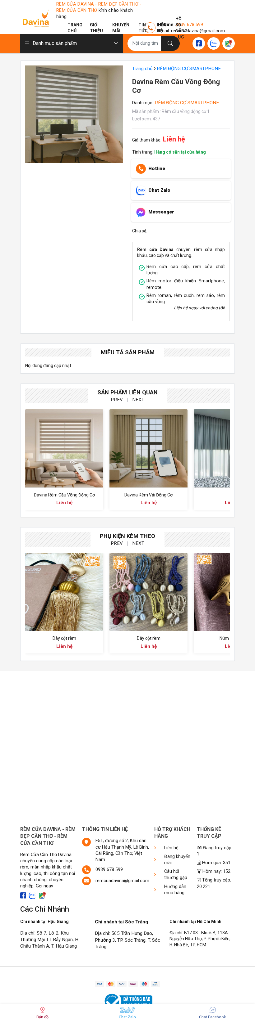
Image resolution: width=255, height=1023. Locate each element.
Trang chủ (74, 28)
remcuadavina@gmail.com (122, 880)
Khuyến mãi (120, 28)
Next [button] (138, 399)
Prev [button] (117, 399)
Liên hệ (161, 28)
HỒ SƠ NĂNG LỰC (181, 27)
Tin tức (143, 28)
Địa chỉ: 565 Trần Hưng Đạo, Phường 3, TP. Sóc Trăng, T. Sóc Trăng (127, 940)
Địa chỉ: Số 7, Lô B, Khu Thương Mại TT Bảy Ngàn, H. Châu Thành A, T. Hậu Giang (49, 939)
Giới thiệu (96, 28)
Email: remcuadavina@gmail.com (191, 31)
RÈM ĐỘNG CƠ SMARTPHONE (189, 68)
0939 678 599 (109, 869)
